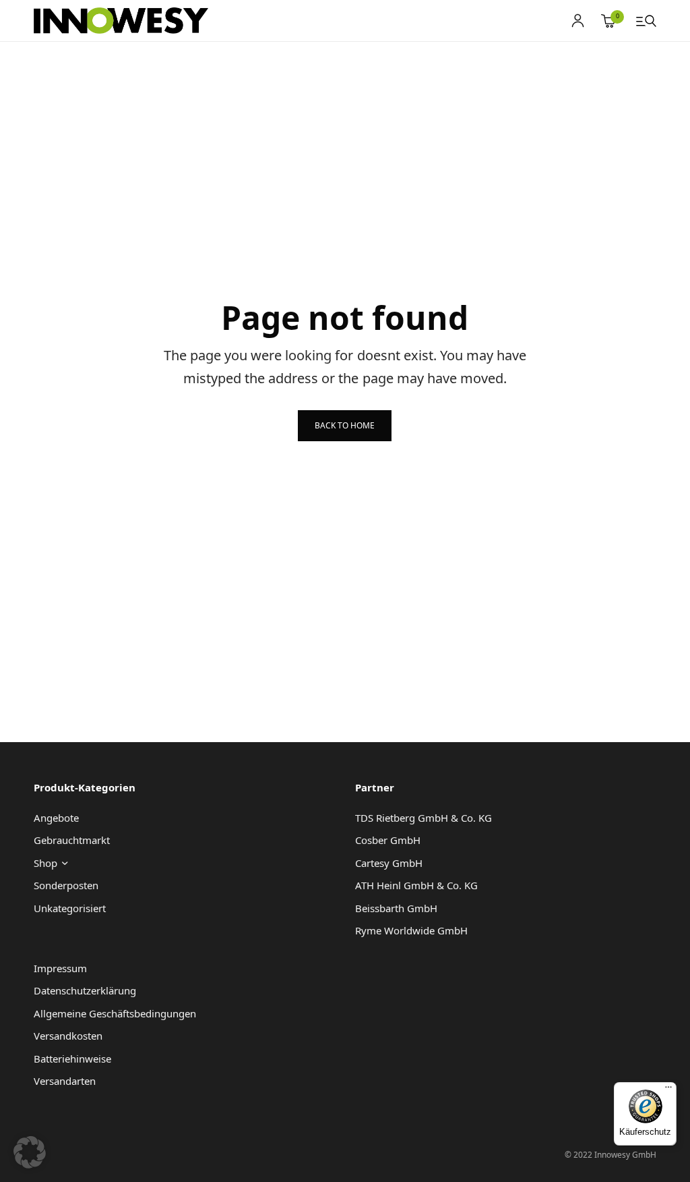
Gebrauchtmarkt (72, 840)
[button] (29, 1152)
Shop (45, 863)
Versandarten (65, 1081)
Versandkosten (68, 1035)
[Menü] (668, 1090)
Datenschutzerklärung (85, 990)
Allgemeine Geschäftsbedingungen (115, 1013)
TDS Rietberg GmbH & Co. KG (423, 817)
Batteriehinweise (72, 1058)
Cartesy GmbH (388, 863)
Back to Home (345, 425)
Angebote (56, 817)
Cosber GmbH (387, 840)
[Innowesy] (121, 20)
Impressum (60, 968)
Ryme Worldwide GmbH (411, 930)
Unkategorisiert (70, 908)
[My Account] (577, 20)
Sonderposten (66, 885)
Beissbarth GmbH (396, 908)
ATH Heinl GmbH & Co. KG (416, 885)
